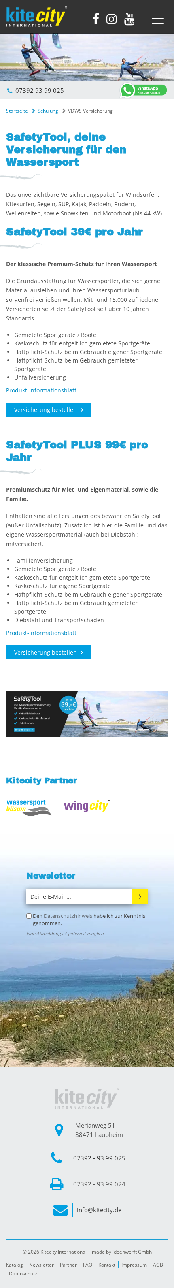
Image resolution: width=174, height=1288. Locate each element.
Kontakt (106, 1264)
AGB (158, 1264)
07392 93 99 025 (39, 90)
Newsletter (41, 1264)
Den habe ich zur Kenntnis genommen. (89, 920)
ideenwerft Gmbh (132, 1251)
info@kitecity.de (99, 1210)
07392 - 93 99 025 (99, 1158)
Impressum (134, 1264)
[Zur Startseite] (36, 16)
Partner (68, 1264)
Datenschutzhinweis (68, 916)
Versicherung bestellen (45, 410)
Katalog (14, 1264)
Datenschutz (23, 1273)
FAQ (87, 1264)
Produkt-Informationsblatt (41, 390)
